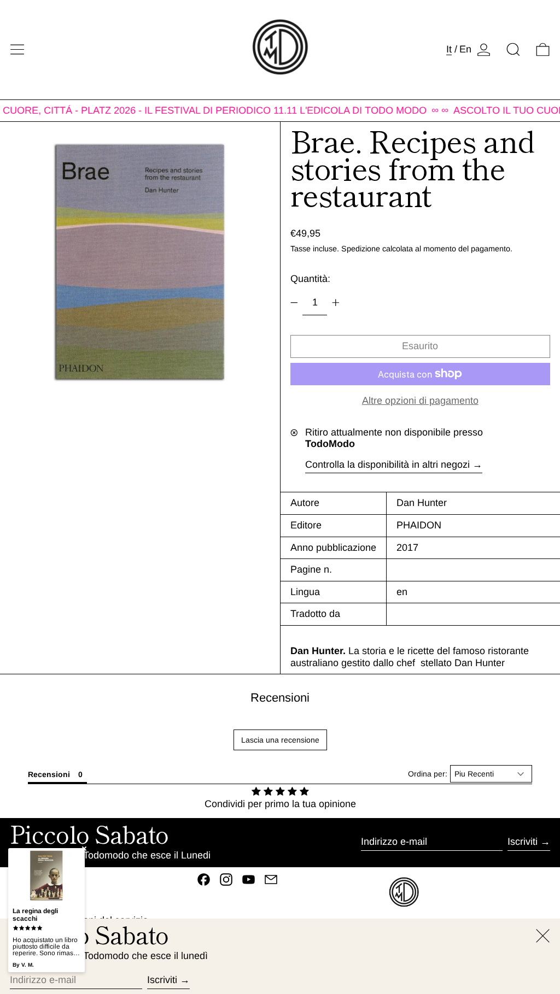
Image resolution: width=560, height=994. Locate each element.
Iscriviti (523, 841)
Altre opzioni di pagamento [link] (420, 400)
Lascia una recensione (280, 740)
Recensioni (280, 697)
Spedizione (360, 248)
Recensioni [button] (49, 774)
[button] (513, 49)
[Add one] (336, 302)
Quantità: (310, 278)
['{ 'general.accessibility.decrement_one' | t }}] (294, 302)
